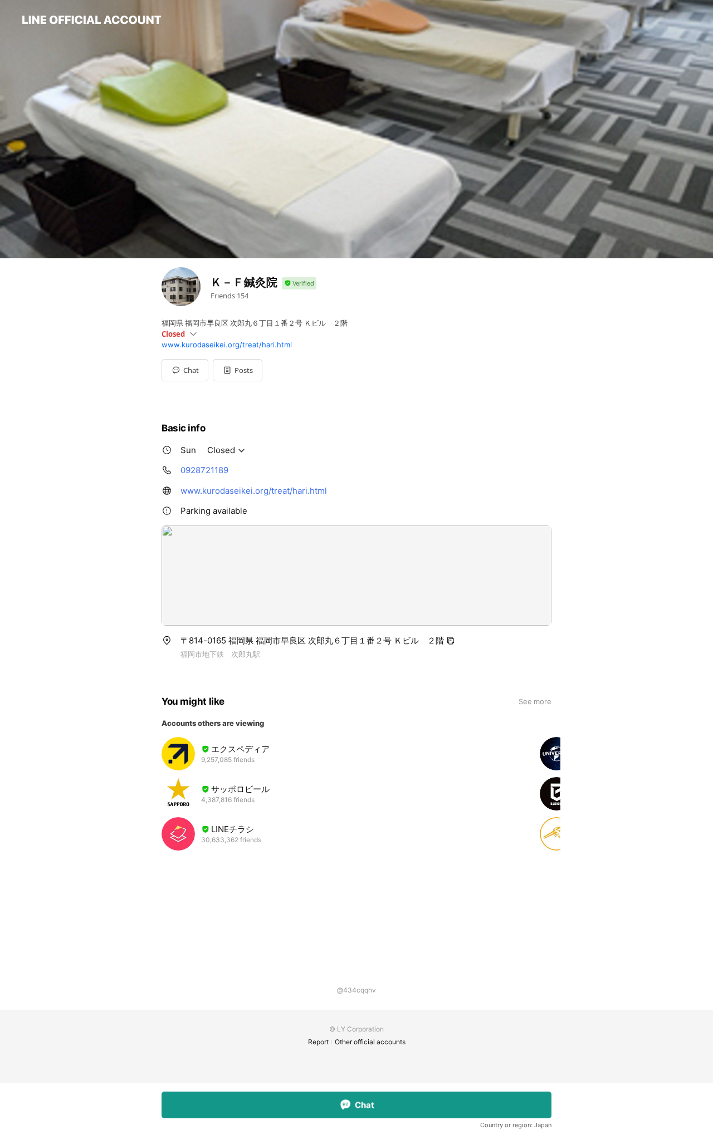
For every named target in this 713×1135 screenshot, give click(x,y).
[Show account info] (299, 283)
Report (318, 1042)
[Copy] (450, 640)
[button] (237, 370)
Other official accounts (370, 1042)
